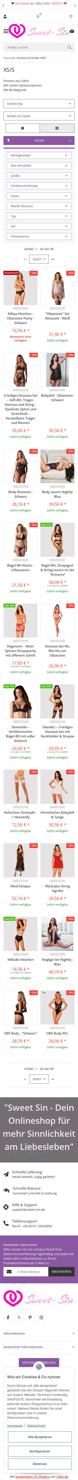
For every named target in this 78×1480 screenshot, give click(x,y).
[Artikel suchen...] (69, 47)
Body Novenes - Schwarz (20, 494)
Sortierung (14, 103)
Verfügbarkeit (21, 155)
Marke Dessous (22, 206)
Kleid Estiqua (20, 886)
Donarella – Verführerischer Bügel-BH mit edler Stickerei (20, 734)
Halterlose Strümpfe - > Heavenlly (20, 814)
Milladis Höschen (21, 959)
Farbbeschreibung (24, 186)
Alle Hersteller (21, 165)
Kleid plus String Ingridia (57, 888)
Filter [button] (39, 140)
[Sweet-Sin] (38, 1298)
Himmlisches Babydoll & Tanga (57, 814)
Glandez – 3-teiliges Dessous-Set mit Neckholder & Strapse (57, 731)
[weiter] (53, 259)
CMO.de (62, 1477)
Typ (13, 216)
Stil (13, 226)
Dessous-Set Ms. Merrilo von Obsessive (57, 650)
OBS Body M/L (57, 1033)
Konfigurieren (40, 1451)
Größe (15, 176)
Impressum (15, 1425)
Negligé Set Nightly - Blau (57, 961)
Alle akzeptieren (40, 1437)
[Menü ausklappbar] (6, 31)
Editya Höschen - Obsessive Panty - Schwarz (20, 318)
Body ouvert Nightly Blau (57, 494)
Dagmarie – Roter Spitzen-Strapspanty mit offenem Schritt (20, 650)
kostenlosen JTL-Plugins (33, 1477)
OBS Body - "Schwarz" (20, 1033)
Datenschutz (36, 1425)
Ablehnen (40, 1464)
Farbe (15, 196)
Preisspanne (20, 236)
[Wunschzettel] (71, 16)
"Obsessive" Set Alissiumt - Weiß (57, 315)
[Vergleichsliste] (38, 16)
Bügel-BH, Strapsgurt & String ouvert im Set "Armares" (57, 570)
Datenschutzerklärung (19, 1254)
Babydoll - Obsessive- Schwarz (57, 397)
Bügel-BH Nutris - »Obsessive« (20, 567)
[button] (3, 5)
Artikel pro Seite (18, 116)
